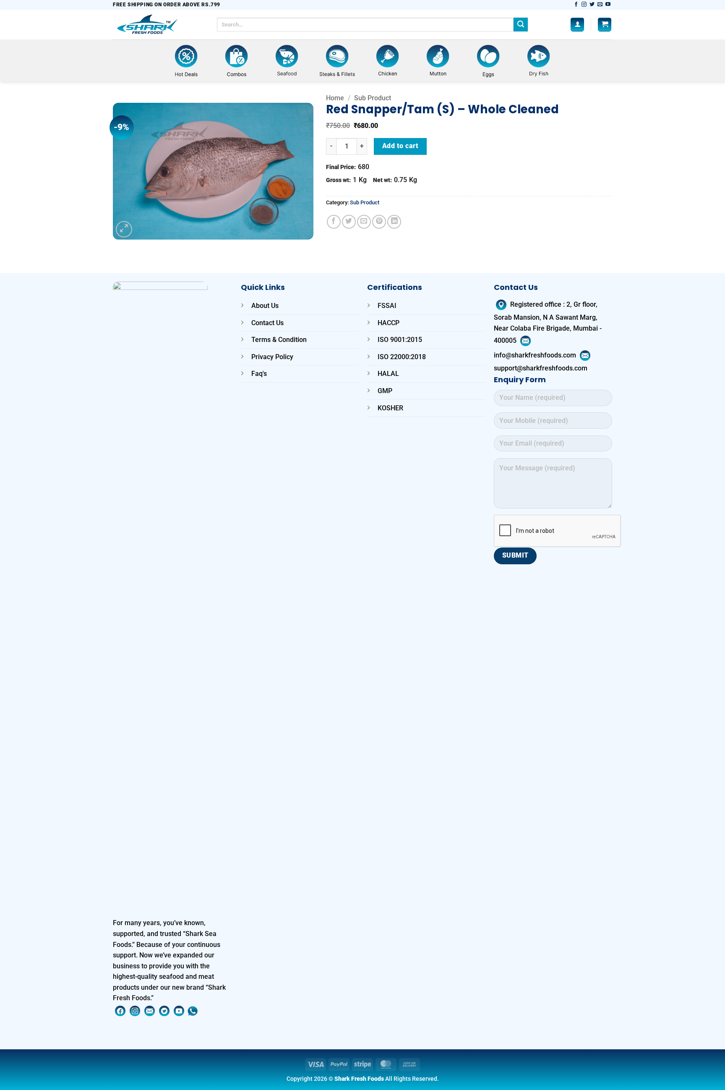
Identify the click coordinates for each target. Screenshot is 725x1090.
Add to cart (400, 146)
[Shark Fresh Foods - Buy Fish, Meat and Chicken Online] (158, 24)
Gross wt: (338, 180)
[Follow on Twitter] (592, 5)
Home (335, 98)
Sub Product (372, 98)
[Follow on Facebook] (576, 5)
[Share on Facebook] (334, 222)
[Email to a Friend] (364, 222)
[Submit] (521, 25)
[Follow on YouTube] (607, 5)
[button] (577, 24)
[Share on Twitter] (349, 222)
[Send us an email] (599, 5)
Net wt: (382, 180)
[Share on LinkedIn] (394, 222)
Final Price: (341, 167)
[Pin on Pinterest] (379, 222)
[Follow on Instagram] (584, 5)
